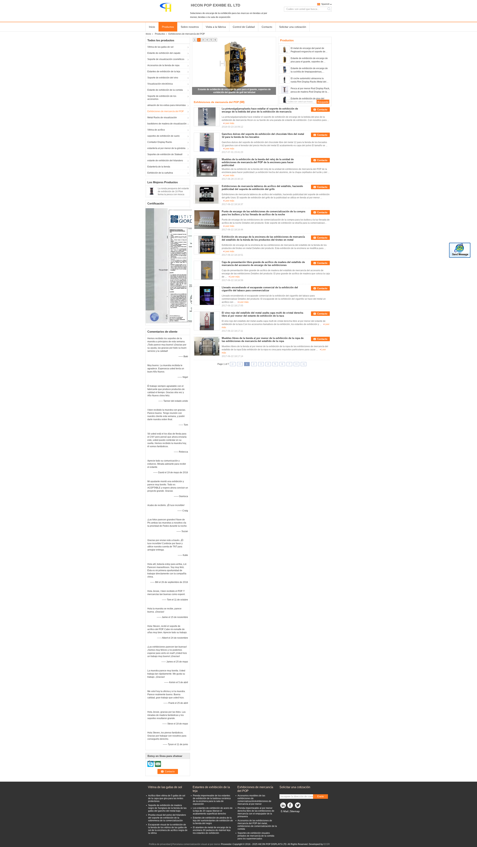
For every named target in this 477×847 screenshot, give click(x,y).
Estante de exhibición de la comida (165, 90)
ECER (326, 844)
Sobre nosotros (190, 26)
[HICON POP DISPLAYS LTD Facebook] (290, 806)
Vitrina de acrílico (156, 130)
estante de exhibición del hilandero (165, 160)
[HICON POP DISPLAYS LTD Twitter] (298, 806)
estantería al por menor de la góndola (166, 148)
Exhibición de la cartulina (160, 173)
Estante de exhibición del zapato (163, 53)
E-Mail (284, 811)
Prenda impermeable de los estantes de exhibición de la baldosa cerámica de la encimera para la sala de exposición (212, 799)
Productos (168, 26)
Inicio (152, 26)
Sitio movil (287, 816)
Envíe (320, 796)
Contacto (267, 26)
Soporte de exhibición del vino (162, 77)
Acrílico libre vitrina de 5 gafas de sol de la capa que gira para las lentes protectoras (166, 798)
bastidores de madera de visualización (167, 123)
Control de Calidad (244, 26)
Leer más (229, 123)
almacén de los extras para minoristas (166, 105)
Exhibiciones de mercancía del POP (165, 111)
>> (296, 364)
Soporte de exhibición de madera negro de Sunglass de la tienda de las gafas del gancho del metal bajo (167, 808)
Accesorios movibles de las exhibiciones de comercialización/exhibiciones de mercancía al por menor (254, 799)
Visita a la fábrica (216, 26)
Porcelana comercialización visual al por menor (196, 844)
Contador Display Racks (159, 142)
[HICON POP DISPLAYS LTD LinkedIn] (283, 806)
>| (303, 364)
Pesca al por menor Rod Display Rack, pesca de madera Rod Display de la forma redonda (310, 90)
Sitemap (295, 811)
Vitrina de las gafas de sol (160, 47)
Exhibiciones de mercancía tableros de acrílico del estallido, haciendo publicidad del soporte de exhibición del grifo (262, 188)
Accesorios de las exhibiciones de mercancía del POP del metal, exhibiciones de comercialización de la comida (257, 824)
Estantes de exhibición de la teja (163, 71)
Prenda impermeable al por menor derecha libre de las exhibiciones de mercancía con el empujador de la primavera (256, 812)
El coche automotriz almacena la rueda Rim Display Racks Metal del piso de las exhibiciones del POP (308, 80)
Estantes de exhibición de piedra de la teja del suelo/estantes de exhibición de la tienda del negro (213, 820)
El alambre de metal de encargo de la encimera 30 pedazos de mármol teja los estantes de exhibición (212, 830)
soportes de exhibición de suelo (163, 136)
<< (239, 364)
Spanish (325, 4)
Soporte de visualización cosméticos (165, 59)
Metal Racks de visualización (162, 117)
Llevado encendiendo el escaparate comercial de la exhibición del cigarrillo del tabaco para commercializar (260, 289)
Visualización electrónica (160, 84)
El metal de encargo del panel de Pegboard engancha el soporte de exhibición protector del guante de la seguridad (309, 50)
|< (233, 364)
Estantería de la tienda (158, 166)
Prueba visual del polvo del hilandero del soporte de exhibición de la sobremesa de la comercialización (167, 818)
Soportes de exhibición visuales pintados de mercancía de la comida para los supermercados (256, 836)
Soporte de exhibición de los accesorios (161, 97)
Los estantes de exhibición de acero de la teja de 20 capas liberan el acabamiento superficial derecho (213, 811)
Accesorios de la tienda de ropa (163, 65)
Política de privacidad (160, 844)
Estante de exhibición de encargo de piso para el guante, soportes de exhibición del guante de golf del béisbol (309, 60)
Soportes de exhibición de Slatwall (164, 154)
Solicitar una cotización (292, 26)
